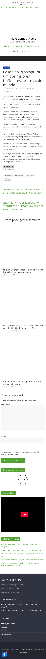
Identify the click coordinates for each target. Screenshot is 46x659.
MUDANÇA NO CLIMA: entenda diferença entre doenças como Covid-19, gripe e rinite (22, 191)
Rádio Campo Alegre (23, 39)
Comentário (5, 404)
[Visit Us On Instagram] (23, 51)
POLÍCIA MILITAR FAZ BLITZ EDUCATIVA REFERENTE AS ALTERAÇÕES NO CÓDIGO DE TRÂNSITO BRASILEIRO (22, 206)
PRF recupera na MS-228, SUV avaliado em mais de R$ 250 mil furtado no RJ (22, 326)
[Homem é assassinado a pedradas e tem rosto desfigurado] (23, 337)
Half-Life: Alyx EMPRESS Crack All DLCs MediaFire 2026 (21, 550)
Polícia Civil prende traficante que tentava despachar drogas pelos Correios (22, 271)
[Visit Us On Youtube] (32, 46)
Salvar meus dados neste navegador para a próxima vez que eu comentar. (21, 453)
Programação (6, 634)
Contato (4, 627)
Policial (6, 68)
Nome (3, 437)
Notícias (4, 631)
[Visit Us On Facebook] (13, 46)
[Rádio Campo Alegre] (3, 58)
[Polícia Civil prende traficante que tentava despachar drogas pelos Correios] (23, 225)
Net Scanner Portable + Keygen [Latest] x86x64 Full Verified (22, 560)
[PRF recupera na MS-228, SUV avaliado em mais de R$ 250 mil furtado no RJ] (23, 281)
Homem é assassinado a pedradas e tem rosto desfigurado (21, 382)
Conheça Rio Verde (8, 623)
